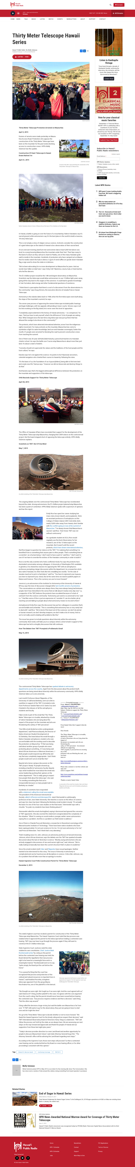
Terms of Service (103, 1147)
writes (31, 953)
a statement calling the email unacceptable (38, 792)
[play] (12, 13)
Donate (120, 5)
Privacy (100, 1151)
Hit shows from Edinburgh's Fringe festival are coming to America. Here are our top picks (110, 234)
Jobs (51, 1155)
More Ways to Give (79, 1155)
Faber (43, 849)
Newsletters (77, 1143)
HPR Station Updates (44, 1114)
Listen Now (109, 79)
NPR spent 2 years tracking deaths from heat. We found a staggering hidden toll (110, 193)
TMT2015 (58, 1052)
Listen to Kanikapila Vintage (109, 61)
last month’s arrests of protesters (68, 586)
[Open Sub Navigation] (21, 19)
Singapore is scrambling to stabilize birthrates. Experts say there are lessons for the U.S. (109, 224)
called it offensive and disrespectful (38, 797)
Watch (51, 19)
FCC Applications (103, 1143)
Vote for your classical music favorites (108, 119)
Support (76, 1151)
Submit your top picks (109, 140)
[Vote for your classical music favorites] (109, 99)
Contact (76, 1147)
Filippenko (52, 849)
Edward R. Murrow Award (25, 1052)
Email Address (101, 156)
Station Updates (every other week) (108, 164)
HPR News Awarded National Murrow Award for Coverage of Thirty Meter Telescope (79, 1118)
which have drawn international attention (68, 548)
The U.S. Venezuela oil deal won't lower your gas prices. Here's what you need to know (110, 214)
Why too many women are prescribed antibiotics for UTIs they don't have (110, 204)
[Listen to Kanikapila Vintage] (109, 42)
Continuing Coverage (44, 1052)
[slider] (21, 13)
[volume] (18, 13)
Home (13, 19)
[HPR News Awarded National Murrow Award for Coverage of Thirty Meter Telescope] (24, 1120)
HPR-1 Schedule (54, 1147)
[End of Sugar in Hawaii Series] (24, 1099)
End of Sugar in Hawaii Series (55, 1093)
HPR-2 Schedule (54, 1151)
